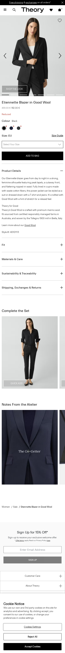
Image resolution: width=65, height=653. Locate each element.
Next (60, 55)
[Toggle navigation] (5, 9)
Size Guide (57, 135)
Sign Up (32, 560)
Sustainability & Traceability (19, 273)
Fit (3, 244)
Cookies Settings (32, 627)
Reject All (32, 636)
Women (6, 507)
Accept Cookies (33, 646)
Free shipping (16, 2)
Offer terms (20, 540)
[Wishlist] (51, 9)
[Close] (62, 3)
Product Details (11, 170)
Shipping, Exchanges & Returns (21, 287)
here (48, 540)
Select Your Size (11, 144)
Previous (5, 55)
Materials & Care (12, 259)
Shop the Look (14, 89)
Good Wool (30, 225)
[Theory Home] (32, 10)
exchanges (31, 2)
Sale (15, 507)
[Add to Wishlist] (60, 21)
